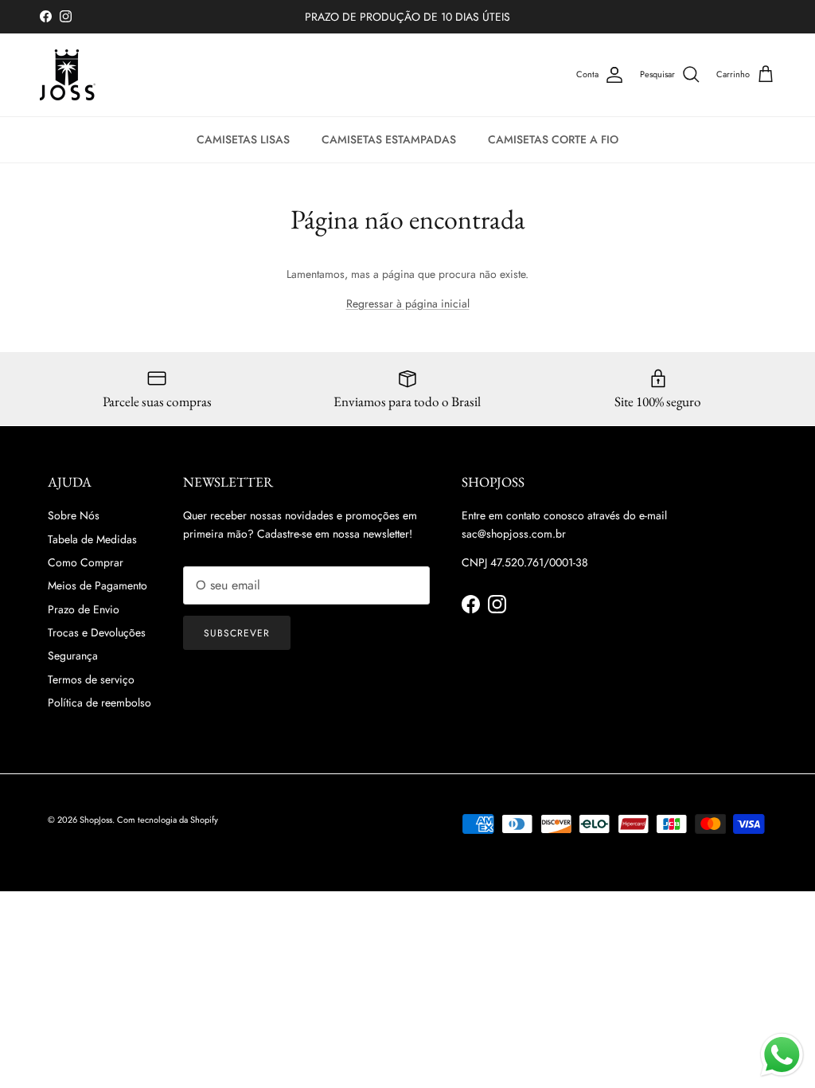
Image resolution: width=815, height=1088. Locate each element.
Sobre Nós (73, 515)
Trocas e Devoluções (97, 632)
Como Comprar (85, 562)
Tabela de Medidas (92, 539)
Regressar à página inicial (408, 303)
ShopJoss (96, 819)
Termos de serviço (91, 679)
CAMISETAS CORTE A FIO (553, 139)
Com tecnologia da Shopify (167, 819)
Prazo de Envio (83, 609)
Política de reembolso (99, 702)
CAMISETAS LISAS (243, 139)
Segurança (73, 655)
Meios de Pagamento (97, 585)
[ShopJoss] (68, 74)
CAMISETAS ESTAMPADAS (389, 139)
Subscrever (237, 633)
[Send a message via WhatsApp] (782, 1055)
